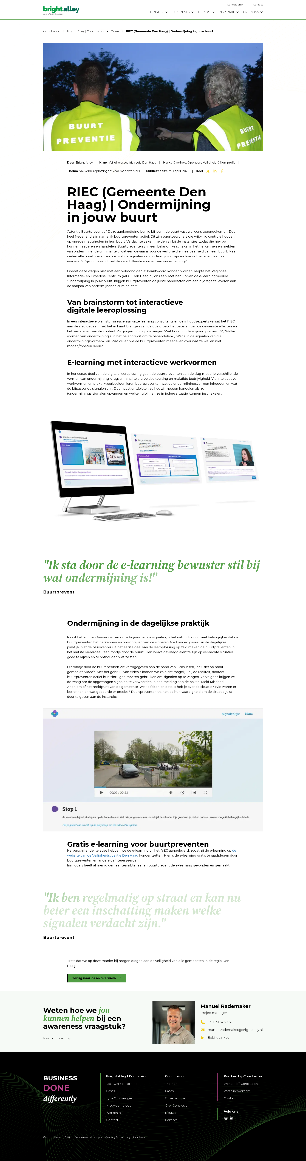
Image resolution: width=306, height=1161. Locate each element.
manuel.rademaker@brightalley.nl (235, 1030)
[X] (208, 171)
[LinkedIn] (215, 171)
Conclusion (51, 31)
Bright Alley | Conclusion (85, 31)
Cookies (139, 1137)
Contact (258, 4)
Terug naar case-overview (94, 978)
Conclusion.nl (235, 4)
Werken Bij (114, 1113)
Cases (115, 31)
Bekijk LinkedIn (220, 1038)
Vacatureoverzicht (237, 1091)
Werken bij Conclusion (241, 1084)
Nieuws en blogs (118, 1105)
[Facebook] (222, 171)
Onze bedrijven (176, 1098)
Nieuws (170, 1113)
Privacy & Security (117, 1137)
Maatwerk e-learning (122, 1084)
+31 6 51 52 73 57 (220, 1022)
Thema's (171, 1084)
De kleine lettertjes (88, 1137)
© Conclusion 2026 (57, 1137)
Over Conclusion (177, 1105)
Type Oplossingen (119, 1098)
